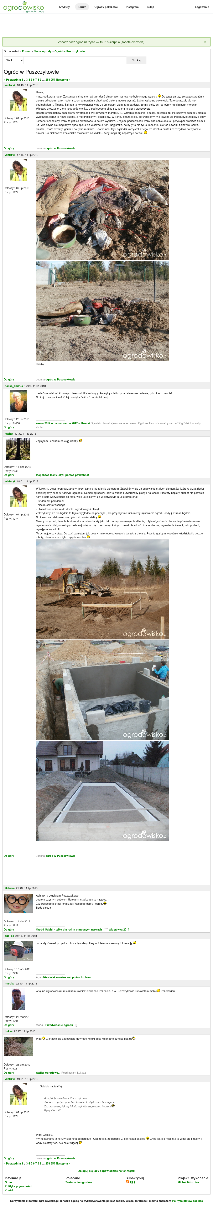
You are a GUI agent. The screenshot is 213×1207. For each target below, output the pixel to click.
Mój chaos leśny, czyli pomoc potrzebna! (62, 475)
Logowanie (202, 7)
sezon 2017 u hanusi (49, 423)
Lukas (8, 1031)
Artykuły (64, 7)
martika (9, 983)
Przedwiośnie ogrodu (59, 1025)
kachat (9, 433)
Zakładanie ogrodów (79, 1182)
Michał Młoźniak (188, 1182)
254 (53, 79)
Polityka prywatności (18, 1186)
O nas (8, 1182)
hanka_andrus (14, 386)
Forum (82, 7)
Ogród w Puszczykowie (69, 51)
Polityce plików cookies (187, 1201)
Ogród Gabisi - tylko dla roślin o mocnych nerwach (69, 929)
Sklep (150, 7)
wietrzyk (10, 85)
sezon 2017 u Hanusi (76, 423)
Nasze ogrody (42, 51)
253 (48, 79)
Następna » (63, 79)
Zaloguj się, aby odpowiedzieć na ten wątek (106, 1171)
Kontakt (10, 1190)
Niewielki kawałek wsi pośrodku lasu (67, 977)
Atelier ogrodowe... (48, 1072)
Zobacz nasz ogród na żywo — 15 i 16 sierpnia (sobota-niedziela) (101, 42)
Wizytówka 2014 (119, 929)
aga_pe (9, 936)
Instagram (132, 7)
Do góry (9, 148)
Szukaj (136, 60)
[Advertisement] (106, 25)
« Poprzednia (12, 79)
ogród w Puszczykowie (60, 148)
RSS (132, 1182)
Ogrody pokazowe (106, 7)
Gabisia (10, 888)
